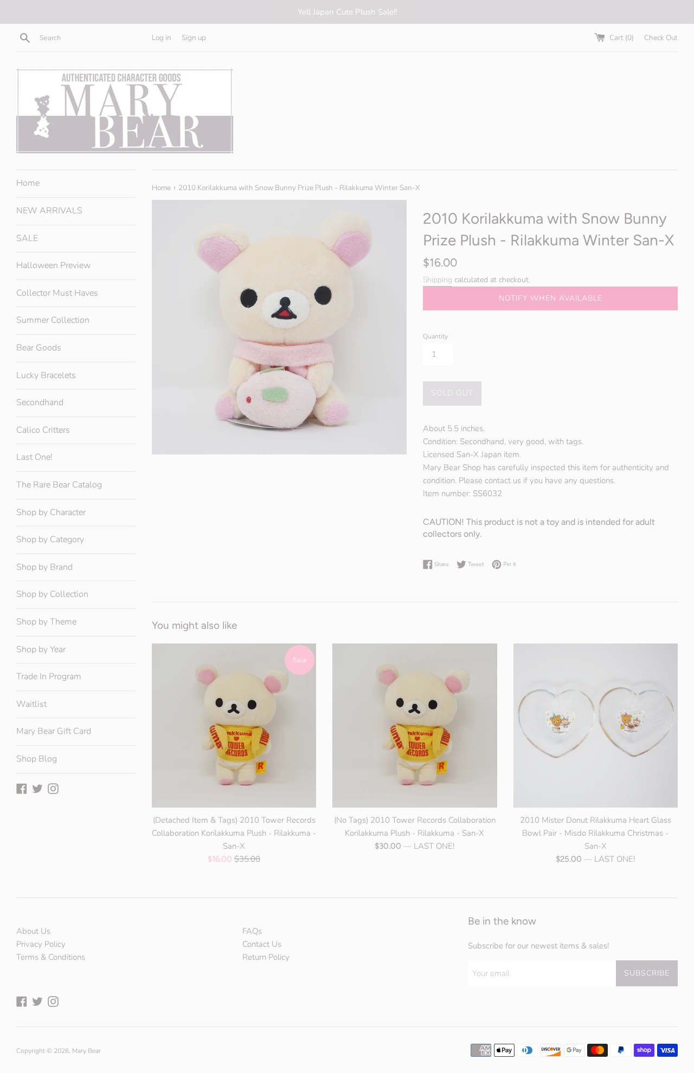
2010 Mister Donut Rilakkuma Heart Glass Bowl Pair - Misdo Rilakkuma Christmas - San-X (595, 832)
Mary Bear (86, 1050)
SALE (27, 238)
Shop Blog (36, 759)
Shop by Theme (46, 622)
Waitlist (31, 704)
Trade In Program (48, 676)
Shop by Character (51, 512)
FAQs (252, 931)
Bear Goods (38, 348)
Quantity (435, 336)
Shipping (437, 280)
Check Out (661, 37)
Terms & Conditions (50, 957)
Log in (161, 37)
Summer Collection (52, 320)
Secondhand (39, 402)
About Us (33, 931)
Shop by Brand (44, 567)
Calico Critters (43, 430)
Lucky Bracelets (46, 375)
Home (28, 183)
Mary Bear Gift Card (53, 731)
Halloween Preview (53, 265)
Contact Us (261, 944)
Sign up (194, 37)
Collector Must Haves (57, 293)
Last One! (34, 457)
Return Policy (266, 957)
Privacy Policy (41, 944)
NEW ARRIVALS (49, 211)
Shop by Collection (52, 594)
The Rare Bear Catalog (59, 485)
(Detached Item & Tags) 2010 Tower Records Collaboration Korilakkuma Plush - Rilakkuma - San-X (234, 832)
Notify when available (550, 298)
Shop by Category (50, 539)
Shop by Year (41, 649)
